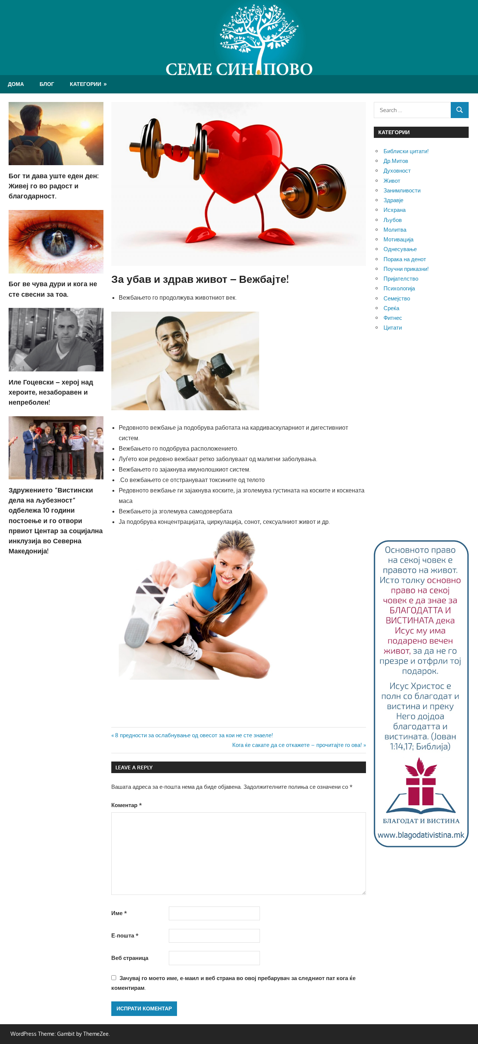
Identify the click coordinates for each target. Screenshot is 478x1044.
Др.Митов (396, 160)
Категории (85, 84)
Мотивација (398, 239)
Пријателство (401, 278)
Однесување (400, 249)
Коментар (126, 805)
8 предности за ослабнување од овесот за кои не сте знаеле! (194, 735)
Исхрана (395, 209)
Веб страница (129, 957)
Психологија (399, 288)
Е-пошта (125, 935)
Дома (16, 84)
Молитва (395, 229)
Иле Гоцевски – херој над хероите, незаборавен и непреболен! (51, 392)
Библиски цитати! (406, 151)
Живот (392, 180)
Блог (47, 84)
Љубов (393, 219)
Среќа (391, 308)
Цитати (393, 327)
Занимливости (402, 190)
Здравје (393, 200)
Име (119, 913)
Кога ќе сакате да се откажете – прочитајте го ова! (297, 744)
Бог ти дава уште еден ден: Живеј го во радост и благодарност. (54, 186)
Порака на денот (405, 259)
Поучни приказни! (406, 268)
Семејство (397, 298)
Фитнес (393, 317)
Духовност (397, 170)
